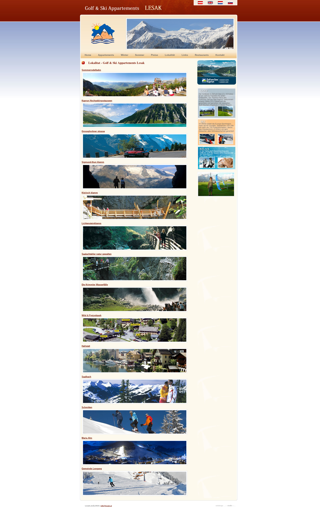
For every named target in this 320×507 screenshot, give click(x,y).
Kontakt (220, 55)
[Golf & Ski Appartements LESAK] (216, 196)
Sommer (139, 55)
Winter (124, 55)
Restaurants (202, 55)
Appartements (106, 55)
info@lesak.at (106, 506)
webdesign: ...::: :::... (226, 506)
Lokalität (170, 55)
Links (185, 55)
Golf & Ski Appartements (101, 2)
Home (88, 55)
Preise (154, 55)
